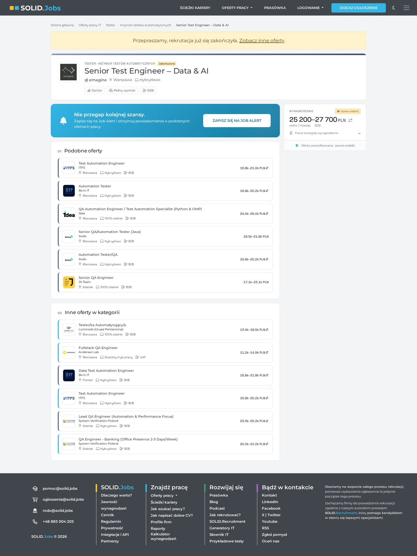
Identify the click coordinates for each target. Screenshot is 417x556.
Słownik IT (219, 534)
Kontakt (269, 495)
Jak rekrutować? (225, 515)
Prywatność (112, 528)
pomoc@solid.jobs (60, 488)
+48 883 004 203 (58, 521)
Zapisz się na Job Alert (237, 120)
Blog (213, 501)
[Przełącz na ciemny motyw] (394, 8)
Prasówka (275, 8)
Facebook (271, 508)
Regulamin (111, 521)
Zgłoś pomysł (274, 534)
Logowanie (309, 8)
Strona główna (62, 25)
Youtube (269, 521)
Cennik (107, 515)
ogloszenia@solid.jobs (63, 499)
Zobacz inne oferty (261, 40)
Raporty (158, 528)
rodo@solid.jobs (58, 510)
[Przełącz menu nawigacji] (406, 7)
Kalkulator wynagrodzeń (163, 536)
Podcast (217, 508)
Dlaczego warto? (116, 495)
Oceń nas (270, 541)
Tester (110, 25)
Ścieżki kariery (195, 8)
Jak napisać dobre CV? (172, 515)
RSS (265, 528)
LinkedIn (270, 501)
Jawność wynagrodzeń (113, 505)
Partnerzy (110, 541)
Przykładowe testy (226, 541)
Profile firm (161, 522)
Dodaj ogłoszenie (358, 8)
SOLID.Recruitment (227, 521)
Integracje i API (115, 534)
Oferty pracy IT (90, 25)
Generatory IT (221, 528)
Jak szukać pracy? (168, 508)
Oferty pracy (236, 8)
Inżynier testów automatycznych (145, 25)
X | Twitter (271, 515)
